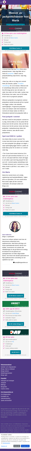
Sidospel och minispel (7, 380)
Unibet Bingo (15, 313)
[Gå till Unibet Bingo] (15, 304)
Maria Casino (14, 38)
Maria (18, 69)
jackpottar (11, 73)
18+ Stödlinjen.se (19, 30)
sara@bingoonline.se (21, 262)
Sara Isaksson (6, 234)
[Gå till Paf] (15, 332)
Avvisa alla (16, 446)
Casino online (5, 389)
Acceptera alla (25, 446)
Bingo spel (4, 375)
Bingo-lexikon (5, 371)
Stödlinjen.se (16, 50)
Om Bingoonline (5, 394)
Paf (13, 341)
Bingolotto (4, 387)
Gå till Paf (15, 352)
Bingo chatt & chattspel (8, 369)
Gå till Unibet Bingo (14, 324)
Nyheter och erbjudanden (8, 367)
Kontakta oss (5, 396)
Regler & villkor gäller (26, 30)
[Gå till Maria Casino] (15, 28)
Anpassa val (4, 446)
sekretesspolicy (6, 443)
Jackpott (3, 382)
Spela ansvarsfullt (6, 400)
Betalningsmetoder (6, 373)
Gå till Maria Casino (14, 48)
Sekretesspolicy (5, 398)
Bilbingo (3, 384)
